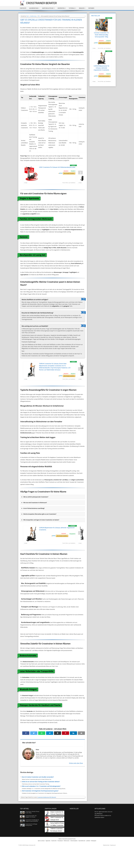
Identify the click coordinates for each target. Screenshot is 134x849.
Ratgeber (91, 8)
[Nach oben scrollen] (131, 846)
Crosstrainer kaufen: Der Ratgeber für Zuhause (31, 816)
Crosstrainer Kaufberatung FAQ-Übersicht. (47, 797)
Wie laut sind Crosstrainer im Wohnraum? (35, 503)
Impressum (113, 845)
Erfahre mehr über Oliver (76, 763)
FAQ (39, 16)
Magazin (81, 8)
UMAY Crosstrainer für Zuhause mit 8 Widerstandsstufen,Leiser (57, 167)
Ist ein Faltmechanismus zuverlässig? (34, 508)
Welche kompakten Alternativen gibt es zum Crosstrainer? (39, 514)
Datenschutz (106, 845)
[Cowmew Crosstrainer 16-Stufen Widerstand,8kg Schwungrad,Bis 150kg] (101, 30)
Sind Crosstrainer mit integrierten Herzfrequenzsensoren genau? (40, 791)
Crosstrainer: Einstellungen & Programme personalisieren (32, 820)
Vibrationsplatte (74, 840)
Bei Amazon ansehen (69, 173)
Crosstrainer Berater (41, 3)
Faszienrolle (54, 840)
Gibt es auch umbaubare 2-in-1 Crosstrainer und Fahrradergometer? (41, 786)
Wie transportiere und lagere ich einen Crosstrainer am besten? (41, 520)
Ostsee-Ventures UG (30, 845)
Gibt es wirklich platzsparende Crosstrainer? (35, 497)
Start (28, 16)
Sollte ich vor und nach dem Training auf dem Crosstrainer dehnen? (41, 782)
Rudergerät (93, 840)
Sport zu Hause (41, 840)
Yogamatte (48, 840)
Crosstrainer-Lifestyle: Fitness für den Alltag (32, 812)
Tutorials (72, 8)
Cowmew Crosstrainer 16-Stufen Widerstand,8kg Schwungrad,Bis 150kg (101, 35)
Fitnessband (60, 840)
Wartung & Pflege (47, 8)
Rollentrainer (66, 840)
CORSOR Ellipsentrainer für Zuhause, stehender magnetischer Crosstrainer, (101, 68)
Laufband (88, 840)
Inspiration (61, 8)
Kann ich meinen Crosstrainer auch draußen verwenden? (38, 777)
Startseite (23, 8)
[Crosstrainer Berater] (21, 5)
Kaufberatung (33, 8)
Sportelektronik (81, 840)
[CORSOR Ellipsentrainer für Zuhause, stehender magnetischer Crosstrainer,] (101, 64)
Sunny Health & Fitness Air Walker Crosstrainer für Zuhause (57, 825)
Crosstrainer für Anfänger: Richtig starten (31, 824)
